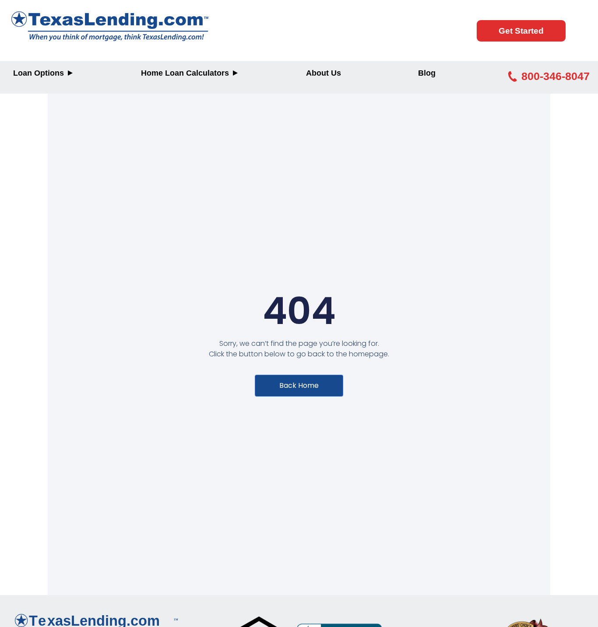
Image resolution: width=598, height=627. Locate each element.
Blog (427, 73)
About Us (323, 73)
